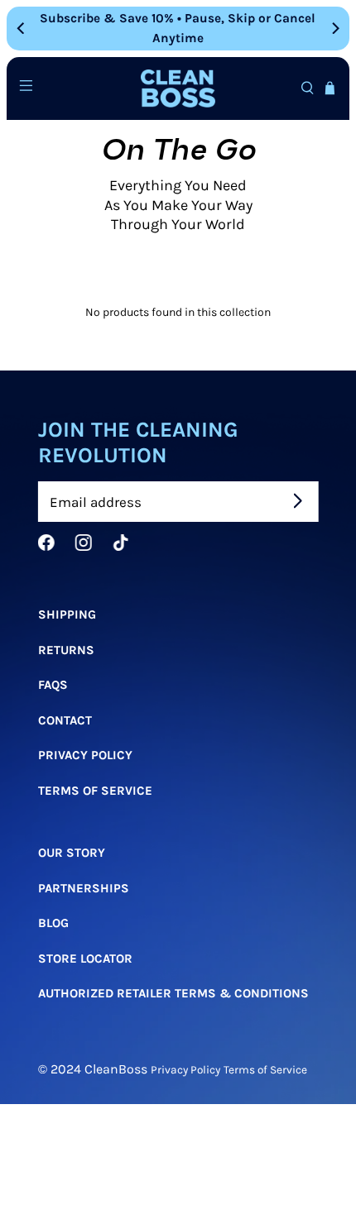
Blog (53, 923)
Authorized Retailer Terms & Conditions (173, 993)
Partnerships (83, 888)
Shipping (67, 614)
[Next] (334, 28)
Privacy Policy (85, 755)
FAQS (53, 684)
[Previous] (21, 28)
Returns (66, 650)
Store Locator (85, 958)
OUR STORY (71, 852)
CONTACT (65, 720)
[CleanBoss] (178, 88)
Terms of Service (95, 790)
